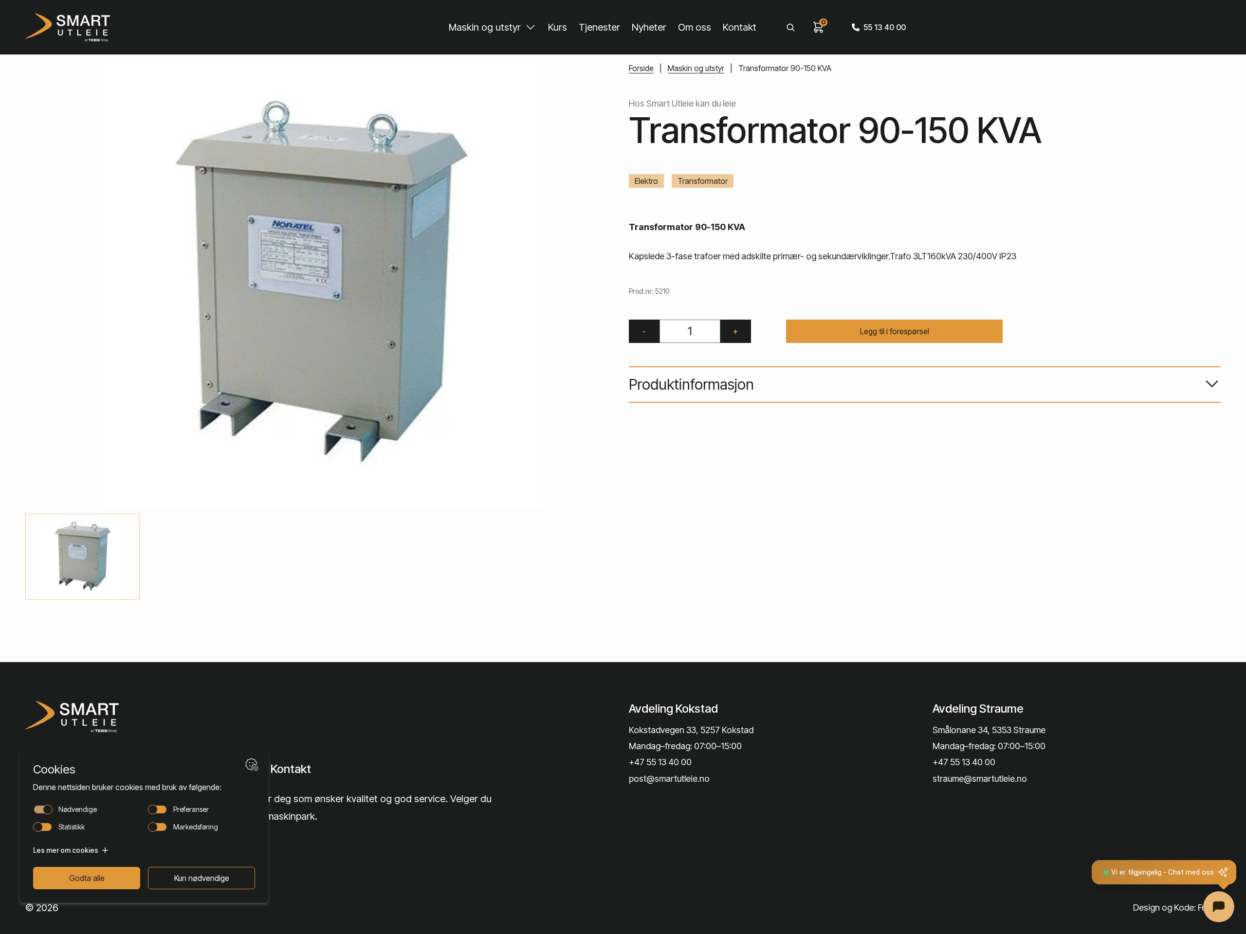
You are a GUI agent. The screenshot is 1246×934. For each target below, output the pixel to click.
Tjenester (599, 27)
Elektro (646, 181)
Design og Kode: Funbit (1177, 907)
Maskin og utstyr (485, 27)
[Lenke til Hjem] (166, 716)
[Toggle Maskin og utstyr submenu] (530, 27)
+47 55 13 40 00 (660, 762)
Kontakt (739, 27)
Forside (641, 68)
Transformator (703, 181)
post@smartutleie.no (669, 778)
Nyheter (649, 27)
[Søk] (790, 27)
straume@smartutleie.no (980, 778)
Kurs (557, 27)
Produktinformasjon (691, 384)
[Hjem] (67, 27)
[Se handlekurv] (818, 27)
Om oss (694, 27)
